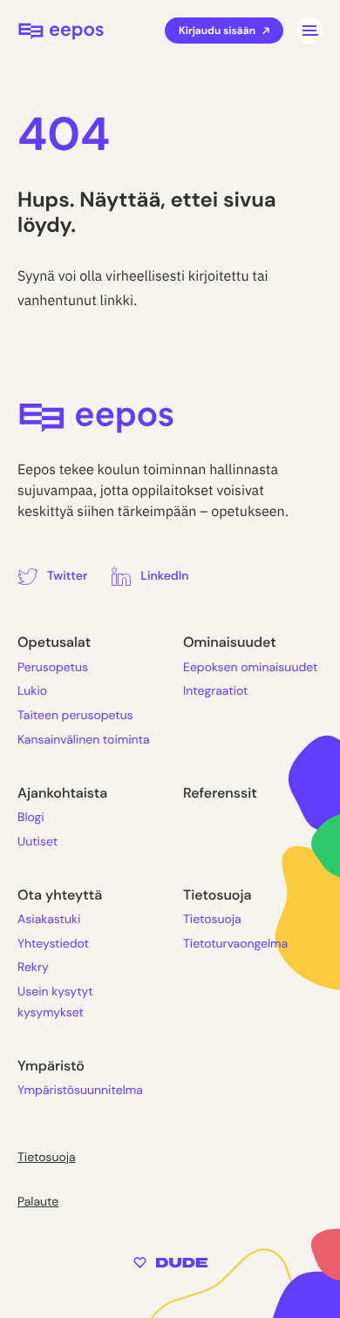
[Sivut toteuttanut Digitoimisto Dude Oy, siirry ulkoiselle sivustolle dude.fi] (170, 1262)
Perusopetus (52, 668)
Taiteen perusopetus (75, 716)
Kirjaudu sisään (217, 30)
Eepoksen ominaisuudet (250, 668)
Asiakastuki (48, 919)
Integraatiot (215, 691)
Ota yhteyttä (59, 895)
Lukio (32, 691)
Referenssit (220, 793)
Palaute (37, 1202)
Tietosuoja (217, 895)
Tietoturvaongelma (235, 944)
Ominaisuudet (229, 642)
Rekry (33, 967)
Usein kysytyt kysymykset (55, 1002)
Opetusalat (54, 642)
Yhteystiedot (53, 944)
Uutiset (37, 842)
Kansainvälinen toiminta (83, 740)
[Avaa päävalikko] (309, 30)
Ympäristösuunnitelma (80, 1090)
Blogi (30, 817)
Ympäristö (51, 1065)
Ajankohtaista (62, 793)
